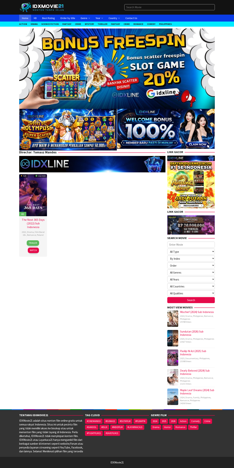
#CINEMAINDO (94, 421)
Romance (31, 235)
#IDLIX (104, 427)
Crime (207, 421)
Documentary (192, 358)
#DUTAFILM (125, 421)
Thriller (193, 427)
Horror (167, 427)
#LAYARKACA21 (134, 427)
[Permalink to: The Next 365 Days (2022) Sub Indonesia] (33, 194)
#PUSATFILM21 (94, 433)
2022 (24, 232)
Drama (30, 232)
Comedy (195, 421)
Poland (40, 235)
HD (22, 214)
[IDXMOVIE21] (42, 7)
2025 (182, 358)
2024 (182, 316)
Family (196, 397)
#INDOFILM (117, 427)
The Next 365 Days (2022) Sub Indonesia (33, 223)
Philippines (198, 316)
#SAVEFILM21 (112, 433)
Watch (33, 250)
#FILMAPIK (140, 421)
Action (183, 421)
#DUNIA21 (110, 421)
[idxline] (166, 128)
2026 (182, 338)
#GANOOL (92, 427)
